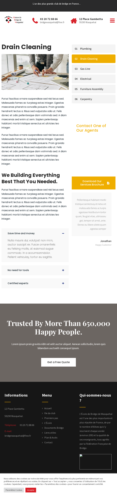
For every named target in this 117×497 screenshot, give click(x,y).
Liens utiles (50, 432)
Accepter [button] (30, 490)
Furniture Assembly (91, 89)
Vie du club (49, 413)
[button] (35, 233)
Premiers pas (51, 418)
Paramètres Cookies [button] (14, 490)
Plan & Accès (50, 437)
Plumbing (85, 48)
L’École (48, 423)
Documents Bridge (54, 427)
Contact (48, 442)
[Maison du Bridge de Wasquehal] (14, 19)
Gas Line (85, 68)
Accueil (48, 408)
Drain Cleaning (89, 58)
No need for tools (18, 270)
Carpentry (86, 99)
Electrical (85, 78)
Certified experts (18, 283)
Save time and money (21, 233)
